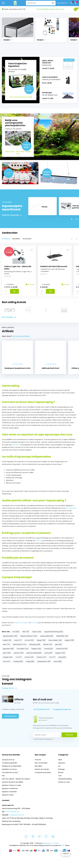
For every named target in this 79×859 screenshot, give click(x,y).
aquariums (16, 445)
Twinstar (39, 541)
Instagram (25, 623)
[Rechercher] (53, 3)
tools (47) (6, 661)
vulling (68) (30, 661)
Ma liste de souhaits (42, 769)
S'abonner (69, 735)
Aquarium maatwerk (9, 792)
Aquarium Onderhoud (10, 788)
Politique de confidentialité (11, 766)
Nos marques (8, 317)
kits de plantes (71, 508)
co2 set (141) (29, 640)
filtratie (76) (47, 644)
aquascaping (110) (46, 636)
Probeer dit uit (8, 688)
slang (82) (62, 657)
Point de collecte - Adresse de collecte (16, 779)
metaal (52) (48, 649)
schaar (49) (29, 657)
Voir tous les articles (20, 336)
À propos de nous (8, 760)
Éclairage (61, 769)
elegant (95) (69, 640)
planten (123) (18, 653)
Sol (59, 766)
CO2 (59, 776)
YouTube (34, 623)
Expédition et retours (9, 769)
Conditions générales (9, 763)
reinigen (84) (8, 657)
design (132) (41, 640)
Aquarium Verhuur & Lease (11, 785)
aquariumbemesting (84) (53, 632)
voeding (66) (18, 661)
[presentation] (72, 219)
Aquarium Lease (7, 795)
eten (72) (6, 644)
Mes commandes (41, 763)
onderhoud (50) (61, 649)
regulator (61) (60, 653)
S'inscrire (38, 760)
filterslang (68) (34, 644)
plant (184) (7, 653)
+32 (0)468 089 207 (41, 709)
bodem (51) (7, 640)
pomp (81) (48, 653)
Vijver (60, 760)
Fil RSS (56, 843)
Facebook (17, 623)
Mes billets (38, 766)
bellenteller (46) (62, 636)
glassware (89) (8, 649)
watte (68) (58, 661)
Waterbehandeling (65, 779)
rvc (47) (19, 657)
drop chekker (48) (55, 640)
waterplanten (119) (44, 661)
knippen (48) (36, 649)
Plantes (60, 772)
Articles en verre (64, 782)
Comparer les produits (43, 772)
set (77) (52, 657)
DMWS (45, 843)
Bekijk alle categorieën (10, 215)
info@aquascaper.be (62, 709)
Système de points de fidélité (12, 782)
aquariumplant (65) (10, 636)
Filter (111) (25, 632)
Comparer (10, 284)
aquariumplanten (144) (28, 636)
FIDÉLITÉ (66, 853)
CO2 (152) (15, 632)
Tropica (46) (36, 632)
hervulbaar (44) (22, 649)
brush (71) (18, 640)
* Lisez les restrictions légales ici (43, 739)
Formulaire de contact (10, 772)
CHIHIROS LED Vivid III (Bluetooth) (53, 266)
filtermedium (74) (19, 644)
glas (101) (58, 644)
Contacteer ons (10, 716)
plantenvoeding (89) (34, 653)
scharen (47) (41, 657)
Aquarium (61, 763)
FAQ (3, 776)
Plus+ (50, 843)
